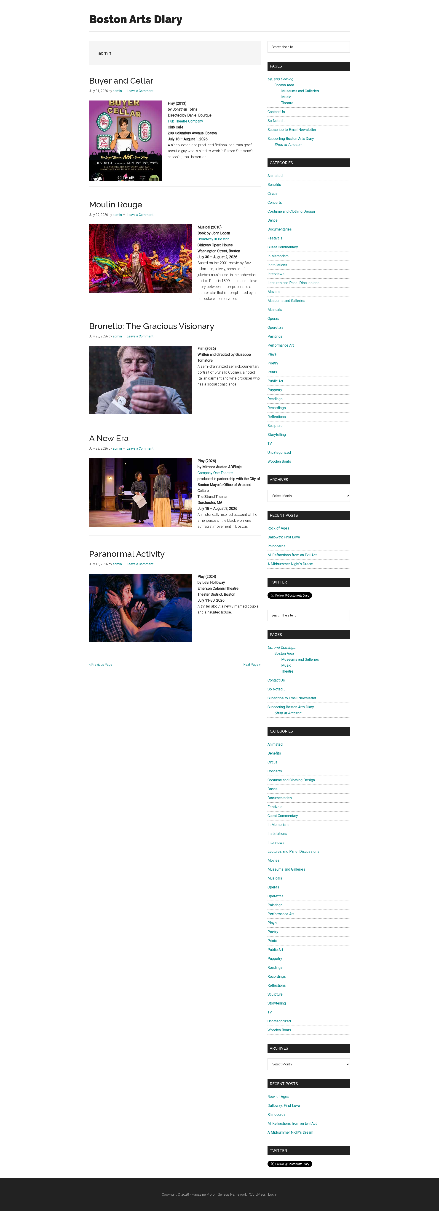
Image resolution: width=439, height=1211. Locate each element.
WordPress (257, 1194)
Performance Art (281, 345)
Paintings (275, 336)
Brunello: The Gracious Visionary (151, 326)
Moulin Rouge (115, 204)
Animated (275, 176)
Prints (272, 372)
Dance (273, 220)
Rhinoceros (277, 546)
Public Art (275, 381)
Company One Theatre (215, 473)
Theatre (287, 103)
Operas (273, 318)
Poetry (273, 363)
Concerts (275, 202)
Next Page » (252, 664)
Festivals (275, 238)
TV (270, 443)
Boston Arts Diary (135, 19)
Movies (274, 292)
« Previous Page (100, 664)
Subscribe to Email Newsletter (292, 130)
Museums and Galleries (300, 91)
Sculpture (275, 426)
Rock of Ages (278, 528)
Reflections (277, 417)
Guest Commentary (283, 247)
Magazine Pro (202, 1194)
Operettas (276, 327)
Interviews (276, 274)
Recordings (277, 408)
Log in (273, 1194)
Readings (275, 399)
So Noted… (276, 121)
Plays (272, 354)
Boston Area (284, 85)
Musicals (275, 309)
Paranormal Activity (127, 554)
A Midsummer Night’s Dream (290, 564)
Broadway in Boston (213, 239)
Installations (277, 265)
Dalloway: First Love (284, 537)
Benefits (274, 184)
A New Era (109, 438)
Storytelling (277, 434)
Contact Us (276, 112)
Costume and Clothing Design (291, 211)
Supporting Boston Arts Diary (291, 138)
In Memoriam (278, 256)
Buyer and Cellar (121, 80)
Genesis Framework (232, 1194)
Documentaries (280, 229)
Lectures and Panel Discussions (293, 283)
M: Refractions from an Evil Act (292, 555)
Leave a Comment (140, 91)
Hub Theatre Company (185, 121)
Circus (273, 193)
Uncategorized (279, 452)
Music (286, 97)
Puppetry (275, 390)
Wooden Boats (279, 461)
